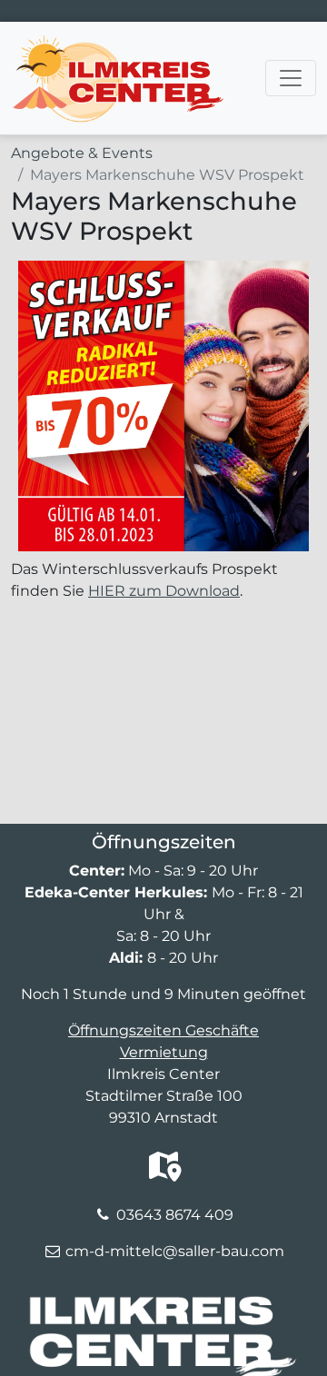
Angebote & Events (82, 153)
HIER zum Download (164, 590)
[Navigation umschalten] (290, 78)
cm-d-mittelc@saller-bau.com (174, 1251)
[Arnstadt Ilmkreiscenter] (117, 44)
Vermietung (164, 1052)
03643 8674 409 (174, 1214)
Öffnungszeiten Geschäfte (163, 1030)
